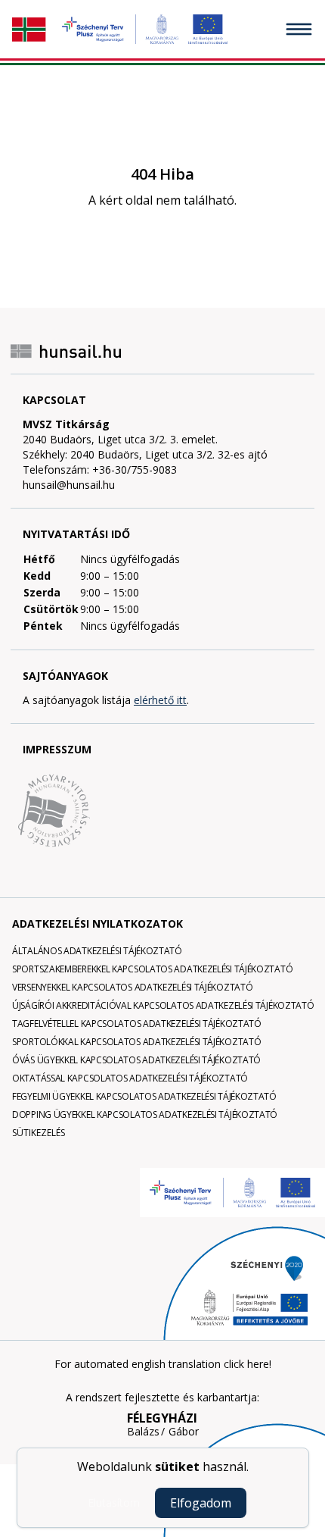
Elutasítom (114, 1502)
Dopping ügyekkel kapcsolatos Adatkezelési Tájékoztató (144, 1114)
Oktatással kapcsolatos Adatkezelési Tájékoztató (130, 1078)
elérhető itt (160, 700)
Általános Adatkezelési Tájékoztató (97, 950)
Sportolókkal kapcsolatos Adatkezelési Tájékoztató (136, 1041)
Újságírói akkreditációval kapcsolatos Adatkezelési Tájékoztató (163, 1005)
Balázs (143, 1431)
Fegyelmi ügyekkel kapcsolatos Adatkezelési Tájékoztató (144, 1096)
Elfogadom (200, 1503)
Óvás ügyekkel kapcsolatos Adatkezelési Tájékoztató (136, 1059)
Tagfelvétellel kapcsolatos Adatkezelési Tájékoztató (137, 1023)
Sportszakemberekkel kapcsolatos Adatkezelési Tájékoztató (152, 969)
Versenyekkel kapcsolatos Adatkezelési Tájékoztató (132, 987)
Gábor (184, 1431)
